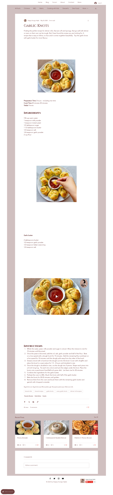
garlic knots (50, 391)
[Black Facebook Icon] (50, 478)
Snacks (44, 396)
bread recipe (39, 391)
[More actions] (88, 20)
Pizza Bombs (22, 438)
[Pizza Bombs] (28, 427)
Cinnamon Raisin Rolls (56, 438)
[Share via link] (37, 402)
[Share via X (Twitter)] (29, 402)
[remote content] (34, 50)
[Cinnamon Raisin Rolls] (56, 427)
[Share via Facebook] (25, 402)
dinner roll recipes (76, 391)
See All (96, 417)
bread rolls (28, 391)
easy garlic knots (62, 391)
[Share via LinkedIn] (33, 402)
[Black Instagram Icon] (59, 478)
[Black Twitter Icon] (54, 478)
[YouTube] (63, 478)
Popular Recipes (28, 396)
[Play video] (56, 296)
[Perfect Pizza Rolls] (85, 427)
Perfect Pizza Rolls (83, 438)
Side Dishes (38, 396)
